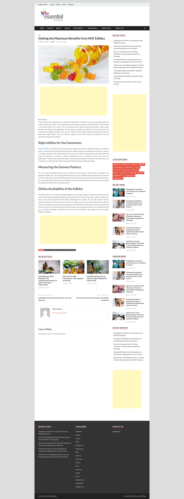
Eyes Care (125, 170)
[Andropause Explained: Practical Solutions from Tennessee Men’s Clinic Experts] (119, 201)
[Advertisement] (73, 101)
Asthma (50, 28)
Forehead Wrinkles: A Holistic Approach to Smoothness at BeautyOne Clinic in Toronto (135, 231)
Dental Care (118, 167)
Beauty (52, 4)
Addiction (117, 164)
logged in (50, 334)
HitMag (143, 496)
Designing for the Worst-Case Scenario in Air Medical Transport (135, 191)
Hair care (123, 173)
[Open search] (144, 28)
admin (53, 41)
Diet (137, 167)
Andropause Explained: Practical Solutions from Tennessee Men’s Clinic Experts (134, 204)
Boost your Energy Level (52, 250)
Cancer (134, 164)
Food (116, 173)
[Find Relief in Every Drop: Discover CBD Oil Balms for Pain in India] (98, 267)
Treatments (70, 4)
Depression (129, 167)
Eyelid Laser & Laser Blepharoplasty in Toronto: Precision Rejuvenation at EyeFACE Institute (135, 244)
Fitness (64, 4)
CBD (39, 35)
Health (67, 28)
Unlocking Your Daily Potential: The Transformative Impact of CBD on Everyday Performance (47, 280)
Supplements (78, 28)
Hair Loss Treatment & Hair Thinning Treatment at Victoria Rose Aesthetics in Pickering (127, 54)
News (140, 173)
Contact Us (119, 28)
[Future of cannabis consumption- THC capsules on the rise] (74, 267)
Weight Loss (106, 28)
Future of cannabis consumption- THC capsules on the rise (73, 278)
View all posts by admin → (60, 313)
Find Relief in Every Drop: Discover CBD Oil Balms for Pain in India (97, 278)
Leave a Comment (61, 41)
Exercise (58, 4)
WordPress (134, 496)
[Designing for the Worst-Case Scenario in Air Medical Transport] (119, 189)
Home (42, 28)
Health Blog (52, 496)
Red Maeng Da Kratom (68, 250)
